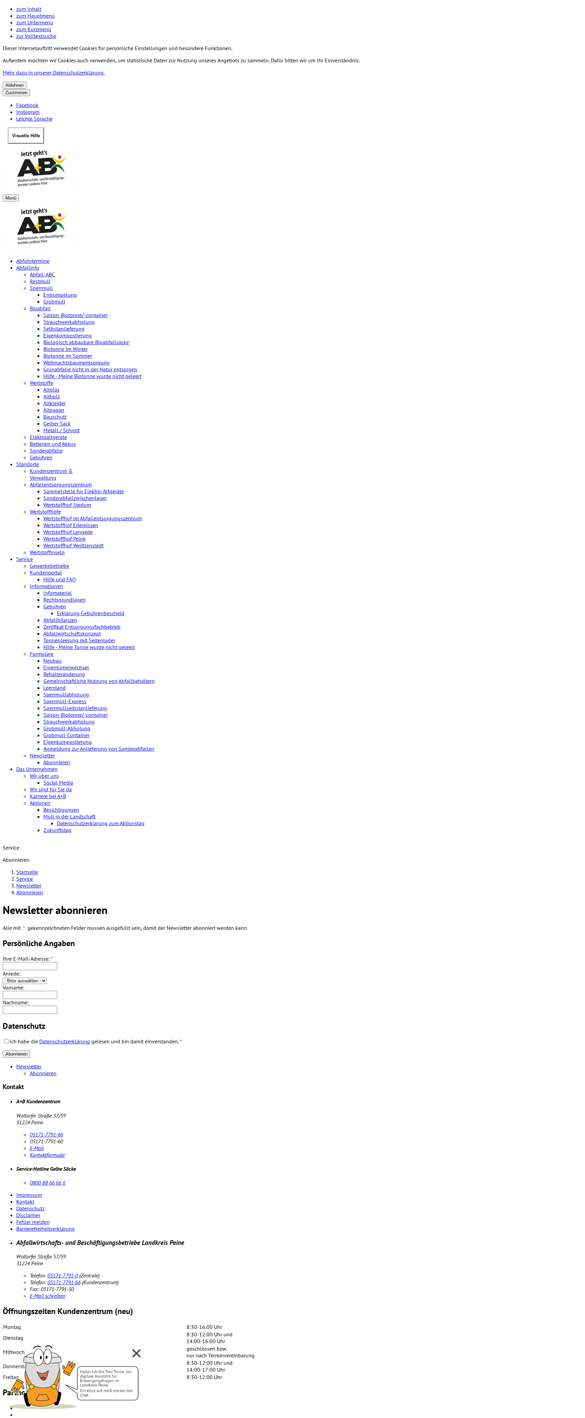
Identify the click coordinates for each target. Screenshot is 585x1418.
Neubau (52, 660)
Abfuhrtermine (32, 260)
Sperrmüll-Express (64, 701)
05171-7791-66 (46, 1134)
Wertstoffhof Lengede (68, 531)
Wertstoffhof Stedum (67, 504)
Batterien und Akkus (53, 443)
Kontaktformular (47, 1154)
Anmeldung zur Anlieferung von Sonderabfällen (98, 748)
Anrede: (11, 973)
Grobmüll (54, 301)
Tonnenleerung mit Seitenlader (79, 640)
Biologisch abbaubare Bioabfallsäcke (86, 342)
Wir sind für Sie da (51, 789)
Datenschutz (30, 1208)
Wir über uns (44, 775)
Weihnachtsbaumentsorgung (76, 362)
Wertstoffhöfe (45, 511)
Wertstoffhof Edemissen (70, 525)
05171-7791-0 (62, 1275)
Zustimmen (16, 92)
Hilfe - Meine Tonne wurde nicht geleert (89, 647)
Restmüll (40, 281)
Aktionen (40, 802)
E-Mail (37, 1148)
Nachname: (16, 1002)
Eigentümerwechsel (66, 667)
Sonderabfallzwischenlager (75, 498)
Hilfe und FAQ (59, 579)
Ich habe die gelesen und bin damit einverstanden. (95, 1041)
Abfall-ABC (42, 274)
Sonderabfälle (46, 450)
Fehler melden (33, 1221)
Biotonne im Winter (65, 349)
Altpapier (53, 409)
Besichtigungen (61, 809)
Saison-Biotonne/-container (75, 315)
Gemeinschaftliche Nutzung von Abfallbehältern (99, 680)
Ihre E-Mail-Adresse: (28, 958)
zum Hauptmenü (35, 15)
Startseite (27, 872)
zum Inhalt (28, 8)
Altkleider (54, 403)
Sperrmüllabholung (66, 694)
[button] (74, 1375)
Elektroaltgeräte (48, 437)
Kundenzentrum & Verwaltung (51, 474)
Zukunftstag (57, 830)
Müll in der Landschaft (69, 816)
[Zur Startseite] (292, 169)
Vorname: (13, 987)
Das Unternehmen (37, 769)
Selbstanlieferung (64, 328)
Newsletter (42, 755)
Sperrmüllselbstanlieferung (75, 708)
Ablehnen (14, 85)
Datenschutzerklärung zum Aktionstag (101, 823)
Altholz (51, 396)
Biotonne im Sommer (67, 355)
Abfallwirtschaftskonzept (72, 633)
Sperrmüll (41, 288)
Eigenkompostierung (67, 335)
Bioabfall (40, 308)
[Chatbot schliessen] (136, 1353)
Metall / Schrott (61, 430)
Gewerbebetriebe (49, 565)
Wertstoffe (41, 382)
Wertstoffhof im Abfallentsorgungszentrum (92, 518)
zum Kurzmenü (33, 29)
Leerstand (54, 687)
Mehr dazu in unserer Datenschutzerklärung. (54, 72)
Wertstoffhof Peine (64, 538)
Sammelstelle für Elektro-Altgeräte (83, 491)
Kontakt (25, 1201)
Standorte (27, 464)
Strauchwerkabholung (69, 321)
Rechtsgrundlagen (64, 599)
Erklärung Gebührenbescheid (90, 613)
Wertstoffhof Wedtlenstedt (73, 545)
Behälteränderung (64, 674)
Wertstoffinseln (47, 552)
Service (24, 559)
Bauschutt (54, 416)
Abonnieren (56, 762)
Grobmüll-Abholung (66, 728)
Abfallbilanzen (60, 620)
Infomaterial (57, 592)
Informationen (46, 586)
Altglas (51, 389)
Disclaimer (28, 1215)
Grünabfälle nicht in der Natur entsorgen (90, 369)
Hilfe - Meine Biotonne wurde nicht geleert (92, 376)
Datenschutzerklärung (64, 1041)
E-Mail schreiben (47, 1295)
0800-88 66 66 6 (47, 1182)
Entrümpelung (60, 294)
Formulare (41, 653)
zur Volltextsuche (36, 36)
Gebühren (41, 457)
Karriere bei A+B (48, 796)
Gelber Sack (57, 423)
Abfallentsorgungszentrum (61, 484)
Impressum (29, 1194)
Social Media (58, 782)
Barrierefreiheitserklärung (45, 1228)
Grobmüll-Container (66, 735)
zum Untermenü (34, 22)
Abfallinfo (27, 267)
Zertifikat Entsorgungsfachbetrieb (82, 626)
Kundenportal (46, 572)
